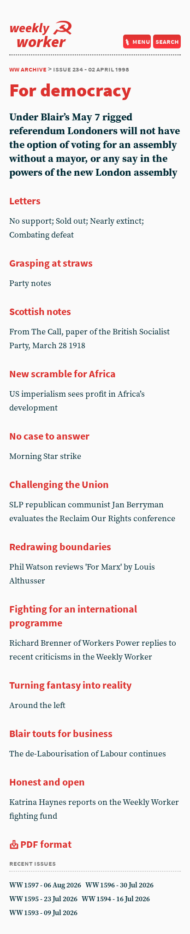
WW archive (28, 69)
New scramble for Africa (62, 373)
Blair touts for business (61, 733)
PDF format (45, 844)
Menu (141, 41)
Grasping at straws (51, 262)
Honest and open (47, 781)
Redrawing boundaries (60, 546)
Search (167, 41)
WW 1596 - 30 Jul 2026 (119, 885)
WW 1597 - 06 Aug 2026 (45, 885)
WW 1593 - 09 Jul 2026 (43, 913)
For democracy (70, 89)
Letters (25, 200)
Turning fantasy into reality (70, 684)
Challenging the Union (59, 484)
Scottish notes (40, 311)
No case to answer (49, 435)
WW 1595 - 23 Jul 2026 (43, 899)
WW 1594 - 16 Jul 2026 (116, 899)
